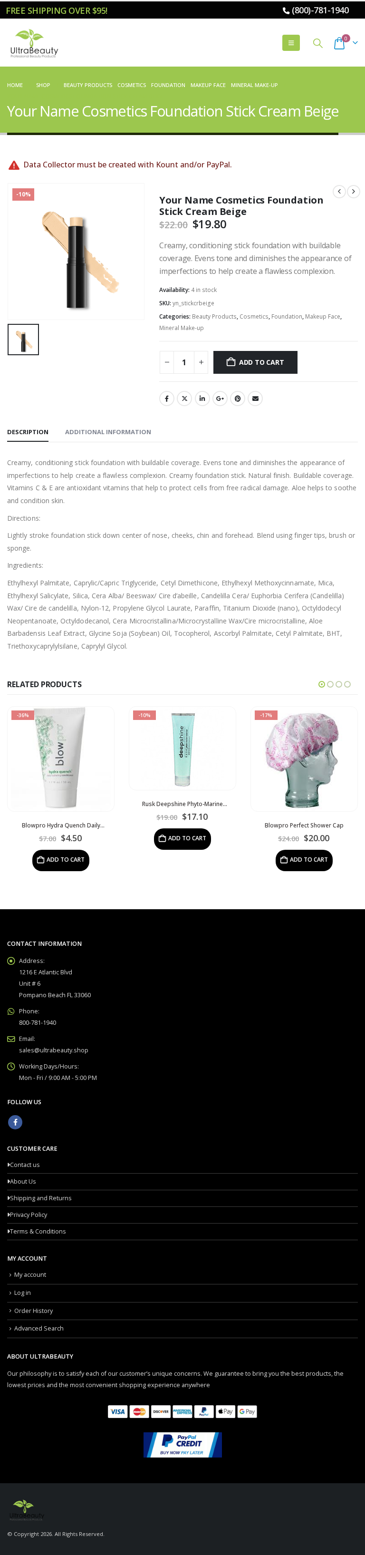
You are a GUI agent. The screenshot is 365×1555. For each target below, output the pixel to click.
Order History (33, 1311)
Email (255, 398)
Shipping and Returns (41, 1198)
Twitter (184, 398)
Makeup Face (322, 316)
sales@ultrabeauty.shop (53, 1050)
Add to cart (261, 362)
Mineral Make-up (181, 328)
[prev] (339, 191)
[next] (353, 191)
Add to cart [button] (66, 838)
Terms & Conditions (38, 1231)
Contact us (25, 1165)
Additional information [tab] (108, 432)
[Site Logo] (33, 42)
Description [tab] (27, 432)
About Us (23, 1181)
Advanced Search (39, 1328)
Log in (22, 1293)
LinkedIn (202, 398)
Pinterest (237, 398)
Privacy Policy (28, 1215)
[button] (291, 43)
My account (30, 1275)
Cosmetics (254, 316)
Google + (220, 398)
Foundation (286, 316)
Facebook (166, 398)
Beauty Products (214, 316)
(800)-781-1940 (320, 10)
